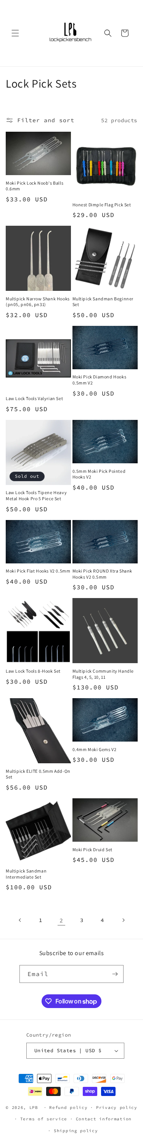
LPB (33, 1107)
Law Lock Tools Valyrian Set (34, 398)
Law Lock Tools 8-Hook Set (33, 671)
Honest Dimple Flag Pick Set (101, 204)
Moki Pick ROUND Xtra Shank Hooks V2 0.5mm (102, 574)
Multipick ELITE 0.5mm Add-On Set (38, 774)
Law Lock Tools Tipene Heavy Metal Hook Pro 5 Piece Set (36, 495)
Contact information (104, 1118)
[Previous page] (20, 920)
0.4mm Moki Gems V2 (94, 749)
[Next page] (123, 920)
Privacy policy (116, 1107)
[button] (15, 33)
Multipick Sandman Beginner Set (103, 302)
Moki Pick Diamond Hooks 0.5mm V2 (99, 380)
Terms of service (43, 1118)
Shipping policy (76, 1130)
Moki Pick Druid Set (92, 849)
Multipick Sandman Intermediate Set (26, 874)
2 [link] (61, 920)
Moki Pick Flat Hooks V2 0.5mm (38, 571)
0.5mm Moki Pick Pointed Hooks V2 (99, 474)
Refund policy (68, 1107)
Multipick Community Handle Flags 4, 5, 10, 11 (103, 674)
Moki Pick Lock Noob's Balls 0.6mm (34, 186)
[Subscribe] (114, 974)
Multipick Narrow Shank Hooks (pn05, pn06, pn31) (38, 302)
